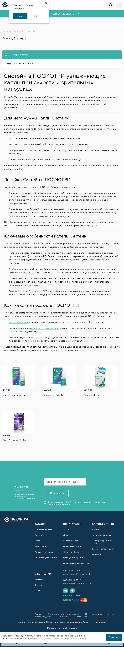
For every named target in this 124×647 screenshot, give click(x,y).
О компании (43, 574)
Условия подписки (44, 617)
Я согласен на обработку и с (76, 503)
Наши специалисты (101, 535)
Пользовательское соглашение (100, 614)
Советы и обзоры (71, 552)
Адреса (95, 530)
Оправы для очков (44, 552)
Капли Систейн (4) (24, 64)
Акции (66, 530)
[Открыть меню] (119, 5)
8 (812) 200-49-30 (72, 571)
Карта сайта (81, 617)
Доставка (67, 535)
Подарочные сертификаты (76, 564)
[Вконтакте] (65, 590)
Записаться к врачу (59, 13)
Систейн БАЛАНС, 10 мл (14, 440)
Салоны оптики (103, 524)
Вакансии (39, 580)
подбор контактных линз (45, 328)
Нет (36, 16)
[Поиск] (110, 5)
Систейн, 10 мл (91, 395)
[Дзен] (72, 590)
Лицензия (96, 555)
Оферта (38, 614)
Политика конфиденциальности (63, 614)
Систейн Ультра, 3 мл (13, 395)
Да (20, 16)
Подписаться (57, 493)
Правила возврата (72, 547)
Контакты (39, 585)
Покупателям (72, 524)
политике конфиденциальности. (69, 639)
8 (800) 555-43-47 (72, 580)
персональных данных (89, 502)
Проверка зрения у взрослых (101, 542)
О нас (37, 591)
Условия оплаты (71, 541)
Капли (38, 541)
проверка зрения (18, 322)
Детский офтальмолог (103, 549)
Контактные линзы (43, 530)
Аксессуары (40, 547)
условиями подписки (59, 505)
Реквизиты (64, 617)
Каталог (40, 524)
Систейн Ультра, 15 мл (54, 395)
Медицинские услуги (73, 558)
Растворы (39, 535)
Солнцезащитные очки (46, 558)
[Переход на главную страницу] (16, 520)
